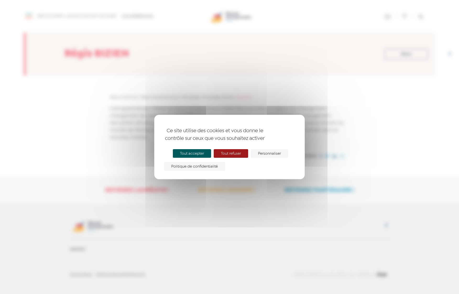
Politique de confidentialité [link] (194, 166)
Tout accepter (192, 153)
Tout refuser (231, 153)
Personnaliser (269, 153)
